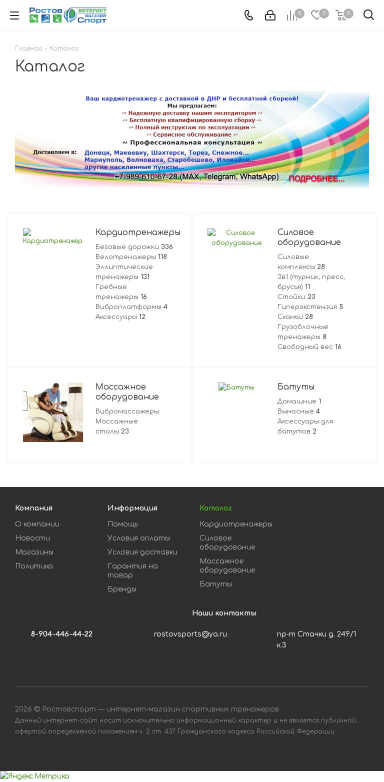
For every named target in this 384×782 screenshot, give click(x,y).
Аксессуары (121, 317)
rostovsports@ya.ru (190, 634)
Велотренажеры (131, 257)
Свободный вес (310, 347)
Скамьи (295, 317)
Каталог (216, 508)
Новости (32, 538)
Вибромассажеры (127, 411)
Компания (33, 508)
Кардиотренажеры (236, 524)
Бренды (122, 589)
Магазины (34, 552)
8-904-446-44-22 (61, 634)
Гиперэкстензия (311, 307)
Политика (34, 566)
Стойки (297, 297)
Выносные (299, 411)
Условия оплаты (139, 538)
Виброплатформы (132, 307)
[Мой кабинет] (270, 16)
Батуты (216, 584)
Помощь (123, 524)
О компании (37, 524)
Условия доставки (143, 552)
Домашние (299, 401)
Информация (133, 508)
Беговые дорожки (134, 247)
